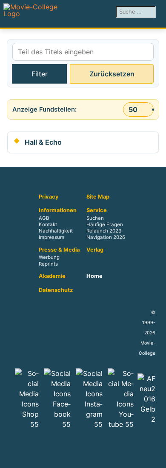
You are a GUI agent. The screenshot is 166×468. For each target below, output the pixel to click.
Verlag (94, 250)
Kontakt (48, 224)
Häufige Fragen (104, 224)
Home (94, 276)
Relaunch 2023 (103, 231)
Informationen (58, 210)
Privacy (49, 197)
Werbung (49, 258)
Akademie (52, 276)
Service (96, 210)
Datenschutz (56, 290)
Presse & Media (59, 250)
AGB (44, 218)
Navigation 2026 (105, 238)
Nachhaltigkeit (56, 231)
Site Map (97, 197)
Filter (39, 74)
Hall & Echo (43, 142)
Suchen (95, 218)
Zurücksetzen (112, 74)
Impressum (51, 238)
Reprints (48, 264)
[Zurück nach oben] (155, 457)
